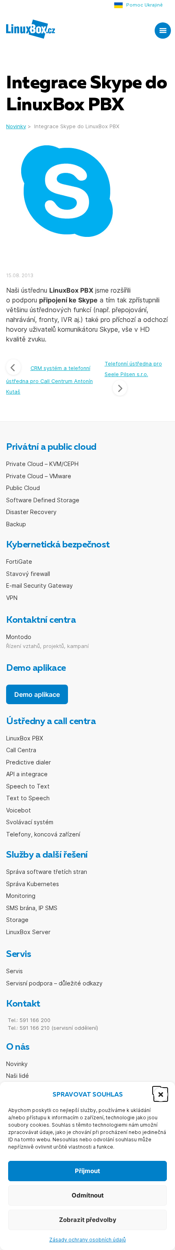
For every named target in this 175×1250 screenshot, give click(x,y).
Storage (17, 919)
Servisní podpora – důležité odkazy (54, 983)
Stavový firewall (28, 573)
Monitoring (20, 895)
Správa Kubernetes (32, 883)
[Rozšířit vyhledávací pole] (138, 30)
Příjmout (87, 1171)
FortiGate (19, 561)
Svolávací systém (29, 822)
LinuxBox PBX (24, 738)
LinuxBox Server (28, 931)
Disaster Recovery (31, 511)
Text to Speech (28, 798)
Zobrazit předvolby (87, 1220)
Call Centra (21, 749)
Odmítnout (88, 1195)
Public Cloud (23, 487)
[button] (157, 1090)
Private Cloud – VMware (38, 476)
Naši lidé (17, 1075)
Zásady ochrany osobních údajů (87, 1240)
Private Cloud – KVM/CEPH (42, 463)
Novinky (17, 1063)
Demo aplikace (37, 694)
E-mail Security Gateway (39, 585)
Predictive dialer (28, 762)
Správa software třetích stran (46, 871)
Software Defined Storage (42, 500)
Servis (14, 971)
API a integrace (27, 774)
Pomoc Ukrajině (144, 5)
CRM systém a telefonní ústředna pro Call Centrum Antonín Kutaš (49, 380)
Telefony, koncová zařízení (43, 834)
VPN (12, 597)
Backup (16, 524)
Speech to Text (28, 786)
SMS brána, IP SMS (31, 907)
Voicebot (18, 810)
